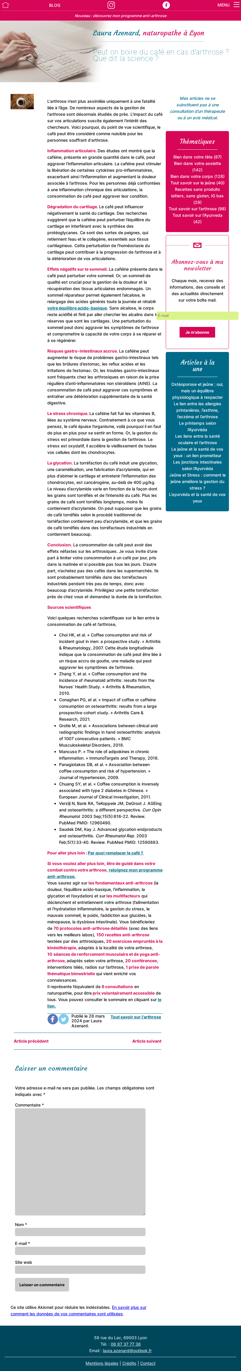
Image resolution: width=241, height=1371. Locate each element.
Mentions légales (102, 1363)
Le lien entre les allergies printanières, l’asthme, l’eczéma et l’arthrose (197, 410)
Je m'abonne (197, 332)
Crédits (129, 1363)
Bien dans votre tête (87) (197, 156)
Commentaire (29, 1104)
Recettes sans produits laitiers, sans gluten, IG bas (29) (197, 196)
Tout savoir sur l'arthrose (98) (197, 208)
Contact (147, 1363)
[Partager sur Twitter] (63, 1021)
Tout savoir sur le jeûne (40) (197, 182)
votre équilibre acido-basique (77, 307)
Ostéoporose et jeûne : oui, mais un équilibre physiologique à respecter (197, 391)
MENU (224, 4)
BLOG (54, 5)
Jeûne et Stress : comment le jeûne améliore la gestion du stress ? (197, 481)
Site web (23, 1262)
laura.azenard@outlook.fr (127, 1350)
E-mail (22, 1243)
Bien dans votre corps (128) (197, 176)
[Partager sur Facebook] (52, 1021)
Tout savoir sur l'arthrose (136, 1016)
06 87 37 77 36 (126, 1344)
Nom (21, 1224)
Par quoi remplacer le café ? (116, 852)
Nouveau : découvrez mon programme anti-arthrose (120, 16)
